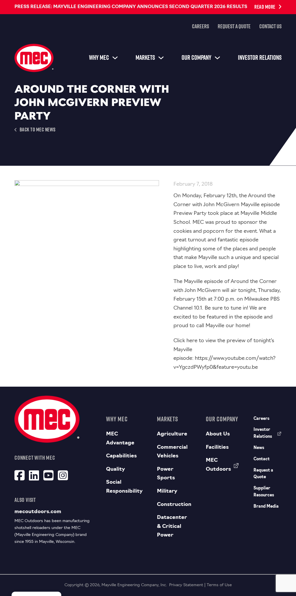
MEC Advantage (120, 439)
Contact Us (270, 26)
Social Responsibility (124, 487)
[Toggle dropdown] (115, 58)
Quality (115, 469)
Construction (174, 504)
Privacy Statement (186, 585)
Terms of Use (219, 585)
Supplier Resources (264, 492)
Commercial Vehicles (172, 452)
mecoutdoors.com (37, 512)
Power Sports (166, 474)
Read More (264, 6)
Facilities (217, 447)
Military (167, 491)
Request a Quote (234, 26)
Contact (262, 459)
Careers (200, 26)
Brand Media (266, 506)
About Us (218, 434)
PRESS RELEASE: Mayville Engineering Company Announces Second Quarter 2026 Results (130, 7)
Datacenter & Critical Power (172, 526)
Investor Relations (260, 57)
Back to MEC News (38, 129)
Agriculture (172, 434)
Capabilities (121, 456)
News (259, 448)
